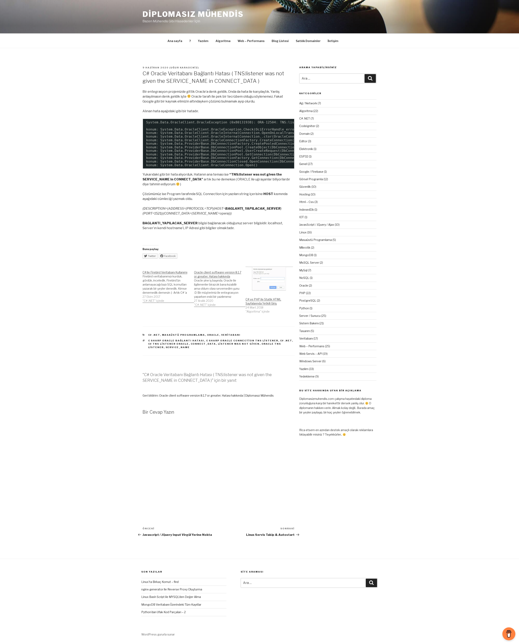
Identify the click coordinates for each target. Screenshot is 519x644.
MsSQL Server (309, 262)
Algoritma (223, 41)
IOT (301, 217)
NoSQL (304, 277)
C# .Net (286, 340)
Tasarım (304, 331)
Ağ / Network (308, 103)
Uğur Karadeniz (184, 67)
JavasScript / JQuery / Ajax (316, 224)
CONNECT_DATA (203, 343)
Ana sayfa (174, 41)
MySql (303, 270)
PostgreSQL (307, 300)
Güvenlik (305, 186)
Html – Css (306, 202)
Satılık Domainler (308, 41)
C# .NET (154, 334)
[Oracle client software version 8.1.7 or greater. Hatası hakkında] (220, 286)
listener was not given (239, 343)
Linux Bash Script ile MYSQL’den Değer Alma (171, 597)
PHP (302, 293)
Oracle (213, 334)
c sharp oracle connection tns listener (242, 340)
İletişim (333, 41)
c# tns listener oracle (168, 343)
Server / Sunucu (310, 315)
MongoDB (306, 255)
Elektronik (306, 149)
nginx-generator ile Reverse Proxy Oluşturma (171, 589)
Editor (303, 141)
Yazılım (203, 41)
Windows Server (310, 361)
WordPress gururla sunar (158, 634)
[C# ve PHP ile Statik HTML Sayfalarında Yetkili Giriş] (269, 279)
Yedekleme (307, 376)
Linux (303, 232)
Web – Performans (251, 41)
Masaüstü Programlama (183, 334)
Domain (304, 133)
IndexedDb (306, 209)
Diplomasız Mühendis (193, 14)
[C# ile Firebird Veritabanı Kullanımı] (168, 284)
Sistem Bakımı (309, 323)
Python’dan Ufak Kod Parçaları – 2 (163, 612)
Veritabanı (231, 334)
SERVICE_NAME (178, 347)
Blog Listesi (280, 41)
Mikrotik (304, 247)
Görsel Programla (311, 179)
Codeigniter (307, 126)
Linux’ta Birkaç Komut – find (160, 582)
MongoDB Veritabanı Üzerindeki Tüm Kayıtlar (171, 604)
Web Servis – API (310, 353)
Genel (303, 164)
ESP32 (303, 156)
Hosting (304, 194)
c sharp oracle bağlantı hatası (176, 340)
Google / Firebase (311, 171)
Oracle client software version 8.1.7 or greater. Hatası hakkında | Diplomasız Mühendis (216, 395)
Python (304, 308)
